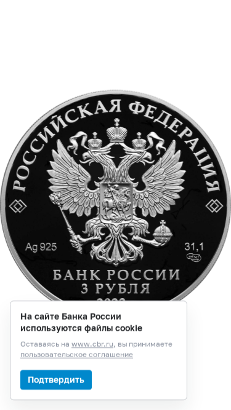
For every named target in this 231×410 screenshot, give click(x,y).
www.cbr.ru (92, 344)
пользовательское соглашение (76, 355)
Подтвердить (56, 379)
